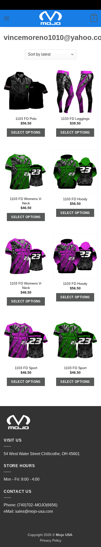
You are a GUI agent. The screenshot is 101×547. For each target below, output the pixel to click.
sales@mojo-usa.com (34, 511)
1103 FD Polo (26, 119)
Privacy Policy (50, 540)
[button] (7, 18)
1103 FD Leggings (75, 119)
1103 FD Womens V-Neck (26, 201)
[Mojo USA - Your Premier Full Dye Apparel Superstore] (50, 18)
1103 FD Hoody (75, 199)
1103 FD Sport (26, 368)
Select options (26, 132)
